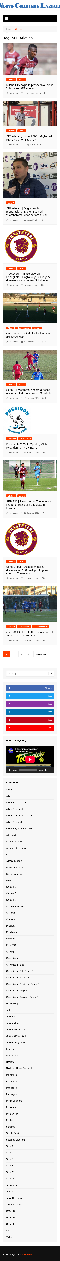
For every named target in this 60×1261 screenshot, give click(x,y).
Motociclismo (12, 1055)
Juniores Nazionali (15, 1029)
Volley (9, 1237)
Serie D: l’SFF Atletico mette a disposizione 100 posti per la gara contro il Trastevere (27, 570)
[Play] (9, 770)
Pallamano (11, 1075)
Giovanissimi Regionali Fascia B (22, 997)
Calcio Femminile (15, 906)
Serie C (10, 1172)
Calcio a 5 (11, 887)
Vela (8, 1230)
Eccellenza (11, 932)
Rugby (9, 1120)
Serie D (22, 80)
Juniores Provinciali (16, 1036)
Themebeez (27, 1254)
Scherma (10, 1127)
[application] (30, 759)
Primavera (11, 1107)
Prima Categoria (14, 1101)
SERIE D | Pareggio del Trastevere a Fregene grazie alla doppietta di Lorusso (29, 505)
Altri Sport (11, 835)
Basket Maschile (14, 874)
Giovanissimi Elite (40, 627)
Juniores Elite (13, 1023)
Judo (8, 1010)
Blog (8, 880)
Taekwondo (12, 1185)
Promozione (12, 1114)
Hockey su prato (14, 1003)
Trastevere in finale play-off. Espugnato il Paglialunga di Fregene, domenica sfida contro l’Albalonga (28, 277)
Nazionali (11, 1062)
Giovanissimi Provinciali (18, 977)
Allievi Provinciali (14, 809)
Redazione (13, 93)
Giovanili (36, 328)
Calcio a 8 (11, 900)
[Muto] (45, 770)
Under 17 (10, 1224)
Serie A (9, 1146)
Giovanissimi (24, 627)
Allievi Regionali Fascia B (19, 828)
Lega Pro (10, 1049)
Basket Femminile (15, 867)
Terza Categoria (14, 1198)
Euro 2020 (11, 945)
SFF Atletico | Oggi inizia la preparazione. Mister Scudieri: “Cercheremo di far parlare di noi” (27, 211)
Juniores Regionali (15, 1042)
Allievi (10, 328)
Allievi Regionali (23, 328)
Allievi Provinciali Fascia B (19, 815)
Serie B (10, 1159)
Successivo (41, 654)
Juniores (10, 1016)
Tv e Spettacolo (14, 1204)
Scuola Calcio (25, 439)
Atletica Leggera (14, 861)
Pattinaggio (11, 1088)
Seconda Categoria (15, 1140)
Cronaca (10, 919)
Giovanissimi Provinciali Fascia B (22, 984)
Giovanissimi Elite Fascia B (19, 971)
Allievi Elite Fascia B (16, 802)
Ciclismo (10, 913)
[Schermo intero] (50, 770)
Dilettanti (11, 80)
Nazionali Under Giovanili (19, 1068)
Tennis (9, 1191)
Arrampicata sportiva (16, 848)
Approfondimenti (14, 841)
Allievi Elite (11, 796)
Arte (8, 854)
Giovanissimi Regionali (17, 990)
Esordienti (12, 439)
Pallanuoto (11, 1081)
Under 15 (10, 1211)
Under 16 (10, 1217)
